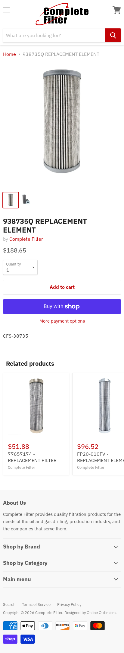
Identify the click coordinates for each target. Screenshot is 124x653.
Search (9, 604)
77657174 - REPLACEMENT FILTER (32, 457)
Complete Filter (26, 239)
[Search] (113, 35)
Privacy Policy (69, 604)
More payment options (62, 320)
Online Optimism (101, 612)
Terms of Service (36, 604)
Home (9, 54)
